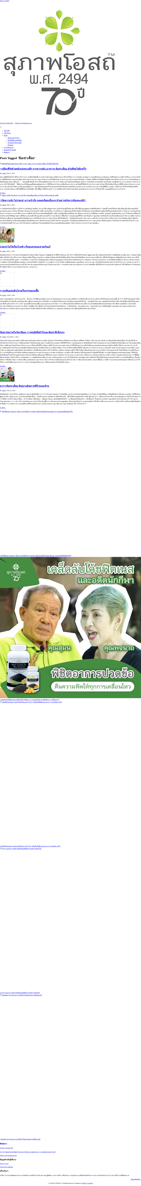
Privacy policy (4, 1163)
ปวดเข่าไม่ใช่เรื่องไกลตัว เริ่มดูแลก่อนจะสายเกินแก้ (25, 246)
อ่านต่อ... (3, 193)
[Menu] (1, 127)
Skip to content (4, 1)
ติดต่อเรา (7, 152)
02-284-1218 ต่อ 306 (6, 123)
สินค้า (6, 135)
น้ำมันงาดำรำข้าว (14, 138)
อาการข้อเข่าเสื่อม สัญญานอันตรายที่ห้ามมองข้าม (24, 386)
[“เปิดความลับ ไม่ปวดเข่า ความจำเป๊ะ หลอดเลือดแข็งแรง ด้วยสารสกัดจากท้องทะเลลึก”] (29, 195)
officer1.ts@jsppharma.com (23, 123)
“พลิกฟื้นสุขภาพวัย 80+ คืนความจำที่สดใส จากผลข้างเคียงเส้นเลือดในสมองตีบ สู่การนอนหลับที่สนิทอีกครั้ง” (36, 556)
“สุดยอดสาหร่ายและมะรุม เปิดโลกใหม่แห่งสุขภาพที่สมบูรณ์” (20, 1139)
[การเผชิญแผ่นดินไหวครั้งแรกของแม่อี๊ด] (7, 286)
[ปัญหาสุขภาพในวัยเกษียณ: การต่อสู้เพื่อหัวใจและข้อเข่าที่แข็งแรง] (7, 327)
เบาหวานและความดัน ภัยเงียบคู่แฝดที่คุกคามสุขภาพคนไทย (20, 993)
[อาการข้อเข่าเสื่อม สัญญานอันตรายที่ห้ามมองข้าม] (7, 381)
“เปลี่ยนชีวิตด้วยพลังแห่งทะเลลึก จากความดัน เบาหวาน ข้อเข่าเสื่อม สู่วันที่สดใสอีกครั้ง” (43, 169)
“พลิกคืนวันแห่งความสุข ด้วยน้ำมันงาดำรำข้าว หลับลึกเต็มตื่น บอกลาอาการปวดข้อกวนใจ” (30, 846)
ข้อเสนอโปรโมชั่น (10, 150)
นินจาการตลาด (88, 1183)
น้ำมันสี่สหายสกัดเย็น (15, 140)
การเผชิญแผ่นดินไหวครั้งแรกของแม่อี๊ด (19, 290)
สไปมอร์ (10, 145)
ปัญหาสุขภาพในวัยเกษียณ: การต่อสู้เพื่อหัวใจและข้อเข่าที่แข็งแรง (32, 332)
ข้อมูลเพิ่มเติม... (136, 1179)
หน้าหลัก (7, 131)
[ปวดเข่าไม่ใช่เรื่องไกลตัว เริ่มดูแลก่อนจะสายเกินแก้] (7, 242)
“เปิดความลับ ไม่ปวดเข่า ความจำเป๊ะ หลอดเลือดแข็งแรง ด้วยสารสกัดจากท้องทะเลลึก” (43, 200)
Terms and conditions (6, 1167)
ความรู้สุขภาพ (9, 147)
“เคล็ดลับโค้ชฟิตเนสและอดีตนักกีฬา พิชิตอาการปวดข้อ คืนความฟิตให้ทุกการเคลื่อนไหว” (30, 700)
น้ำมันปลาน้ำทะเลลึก (15, 143)
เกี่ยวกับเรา (7, 133)
